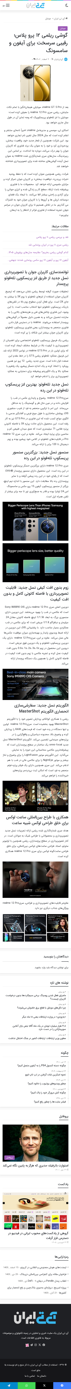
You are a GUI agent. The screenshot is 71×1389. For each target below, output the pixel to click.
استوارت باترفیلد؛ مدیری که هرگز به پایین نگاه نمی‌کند (35, 1165)
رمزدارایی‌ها (61, 1256)
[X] (40, 1345)
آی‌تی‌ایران (58, 59)
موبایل (48, 18)
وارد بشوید (40, 967)
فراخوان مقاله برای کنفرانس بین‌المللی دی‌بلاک (43, 1274)
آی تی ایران (59, 18)
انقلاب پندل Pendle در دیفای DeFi (47, 1281)
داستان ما (41, 1376)
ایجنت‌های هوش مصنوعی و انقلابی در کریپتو (43, 1267)
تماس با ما (30, 1376)
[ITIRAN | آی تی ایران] (35, 5)
